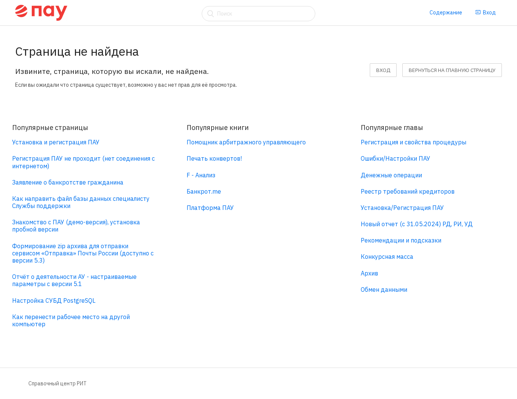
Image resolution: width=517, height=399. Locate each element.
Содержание (446, 12)
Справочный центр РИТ (57, 383)
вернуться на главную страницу (452, 70)
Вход (489, 12)
